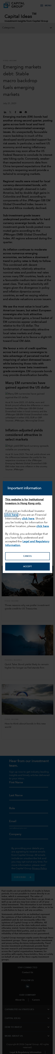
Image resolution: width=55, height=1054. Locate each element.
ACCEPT (27, 566)
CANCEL (27, 556)
